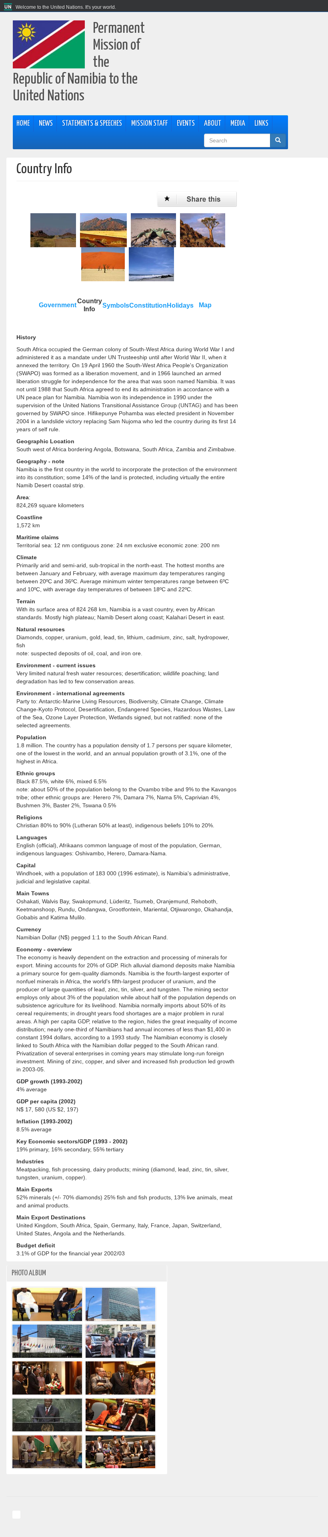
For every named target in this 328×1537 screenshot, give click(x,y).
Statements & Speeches (92, 123)
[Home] (9, 7)
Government (57, 305)
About (212, 123)
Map (205, 305)
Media (237, 123)
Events (186, 123)
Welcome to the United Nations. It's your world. (66, 7)
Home (23, 123)
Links (261, 123)
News (46, 123)
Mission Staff (149, 123)
